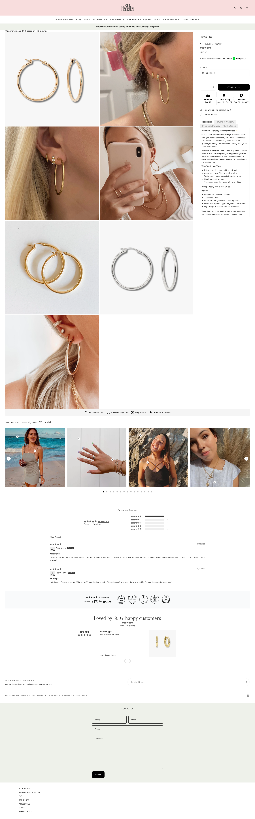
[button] (205, 48)
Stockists (24, 800)
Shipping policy (81, 695)
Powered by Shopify (27, 695)
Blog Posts (25, 789)
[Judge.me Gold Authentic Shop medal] (132, 599)
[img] (55, 544)
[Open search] (235, 8)
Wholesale (24, 804)
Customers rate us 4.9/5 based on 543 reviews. (26, 31)
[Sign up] (245, 682)
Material (203, 67)
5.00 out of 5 (103, 521)
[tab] (207, 122)
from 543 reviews (127, 626)
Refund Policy (26, 811)
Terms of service (67, 695)
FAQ (20, 796)
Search (22, 808)
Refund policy (42, 695)
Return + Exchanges (29, 792)
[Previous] (9, 459)
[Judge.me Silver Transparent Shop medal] (143, 599)
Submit (98, 774)
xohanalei (15, 695)
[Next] (246, 459)
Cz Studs (226, 187)
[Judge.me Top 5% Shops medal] (166, 599)
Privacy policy (54, 695)
